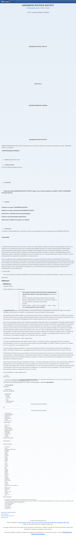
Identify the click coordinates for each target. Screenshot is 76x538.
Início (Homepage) (4, 514)
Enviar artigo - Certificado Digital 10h (8, 512)
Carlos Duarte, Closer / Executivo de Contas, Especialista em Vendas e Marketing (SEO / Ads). (44, 522)
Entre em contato (4, 517)
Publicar (12, 1)
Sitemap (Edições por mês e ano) (7, 515)
